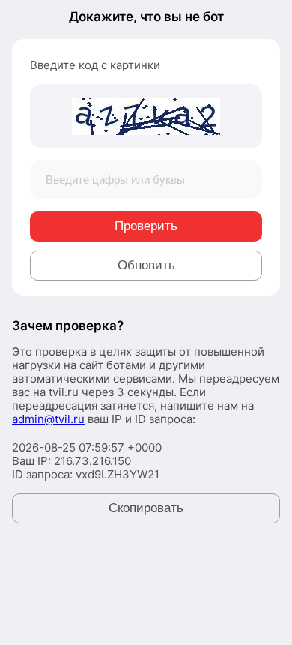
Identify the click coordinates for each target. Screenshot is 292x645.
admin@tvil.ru (48, 419)
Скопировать (146, 508)
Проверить (146, 226)
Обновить (146, 265)
